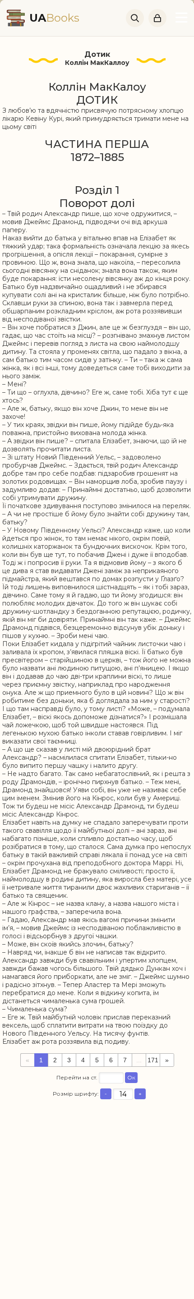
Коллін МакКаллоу (97, 63)
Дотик (97, 54)
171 (153, 1060)
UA (54, 17)
